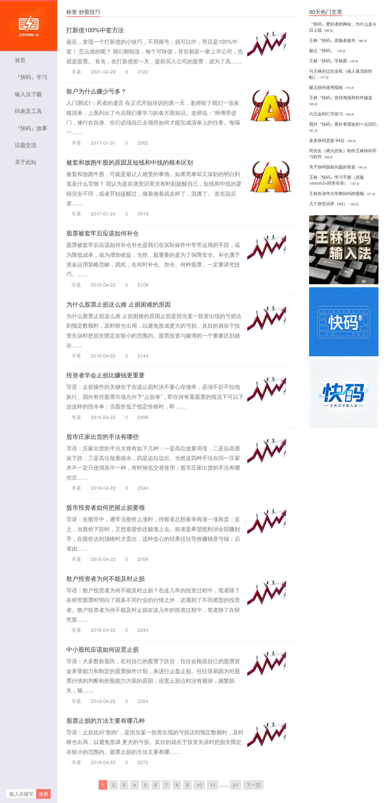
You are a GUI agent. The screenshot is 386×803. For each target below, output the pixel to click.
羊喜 (76, 72)
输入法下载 (28, 94)
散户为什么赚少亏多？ (96, 91)
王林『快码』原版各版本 (332, 40)
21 (235, 784)
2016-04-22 (103, 285)
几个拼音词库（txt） (328, 203)
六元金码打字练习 (326, 114)
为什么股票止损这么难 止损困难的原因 (118, 304)
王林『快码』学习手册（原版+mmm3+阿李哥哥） (336, 180)
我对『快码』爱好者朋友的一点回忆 (343, 124)
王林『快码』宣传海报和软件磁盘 (340, 97)
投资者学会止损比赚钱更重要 (105, 374)
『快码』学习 (31, 76)
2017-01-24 (103, 214)
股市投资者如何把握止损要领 (105, 507)
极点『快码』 (321, 50)
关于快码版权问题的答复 (332, 167)
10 (199, 784)
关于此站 (25, 161)
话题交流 (25, 145)
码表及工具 (28, 111)
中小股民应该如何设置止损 (102, 649)
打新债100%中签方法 (95, 29)
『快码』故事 (31, 128)
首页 (20, 60)
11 (212, 784)
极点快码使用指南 (326, 87)
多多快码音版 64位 (327, 140)
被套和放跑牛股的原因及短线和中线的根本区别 (129, 162)
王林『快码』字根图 (328, 61)
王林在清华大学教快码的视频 (336, 193)
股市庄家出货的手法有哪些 (102, 436)
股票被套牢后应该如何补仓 (102, 232)
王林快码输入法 (28, 22)
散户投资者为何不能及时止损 (105, 578)
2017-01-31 (103, 143)
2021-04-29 (103, 72)
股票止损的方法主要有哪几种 (105, 720)
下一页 (253, 784)
